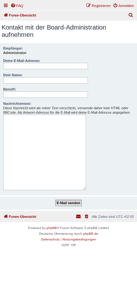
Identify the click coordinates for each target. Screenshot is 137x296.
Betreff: (9, 89)
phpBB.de (90, 233)
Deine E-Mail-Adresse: (21, 61)
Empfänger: (13, 48)
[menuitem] (17, 6)
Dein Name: (13, 75)
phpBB (52, 228)
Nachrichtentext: (17, 103)
